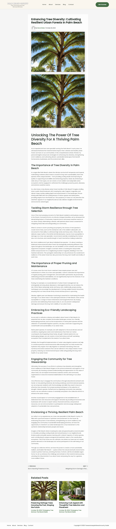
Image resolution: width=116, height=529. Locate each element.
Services (57, 4)
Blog (64, 4)
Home (44, 4)
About (51, 4)
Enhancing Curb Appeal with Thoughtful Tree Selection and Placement (71, 505)
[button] (102, 4)
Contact (71, 4)
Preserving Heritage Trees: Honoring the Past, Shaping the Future (42, 505)
